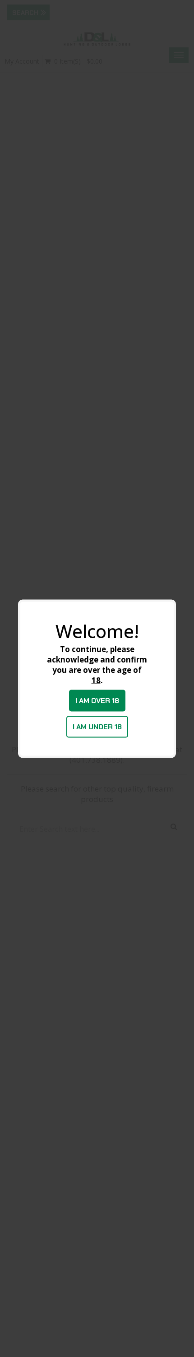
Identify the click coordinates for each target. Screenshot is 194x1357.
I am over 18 (97, 700)
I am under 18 (97, 726)
